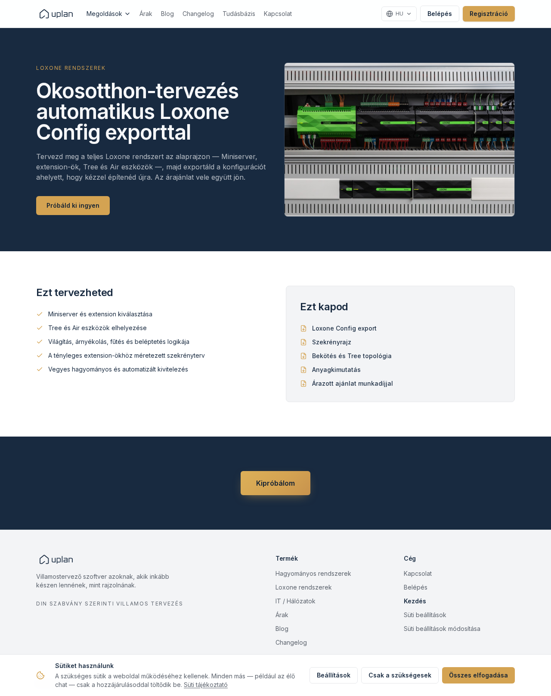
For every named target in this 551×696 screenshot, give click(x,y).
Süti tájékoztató (206, 684)
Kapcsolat (278, 13)
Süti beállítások (425, 614)
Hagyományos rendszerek (313, 573)
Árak (145, 13)
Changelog (198, 13)
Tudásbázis (239, 13)
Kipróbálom (275, 483)
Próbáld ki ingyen (72, 205)
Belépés (439, 13)
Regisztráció (489, 13)
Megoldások (104, 13)
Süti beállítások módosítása (442, 628)
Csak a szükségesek (399, 675)
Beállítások (333, 675)
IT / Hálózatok (296, 601)
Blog (167, 13)
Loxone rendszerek (304, 587)
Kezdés (415, 601)
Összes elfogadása (478, 675)
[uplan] (56, 14)
